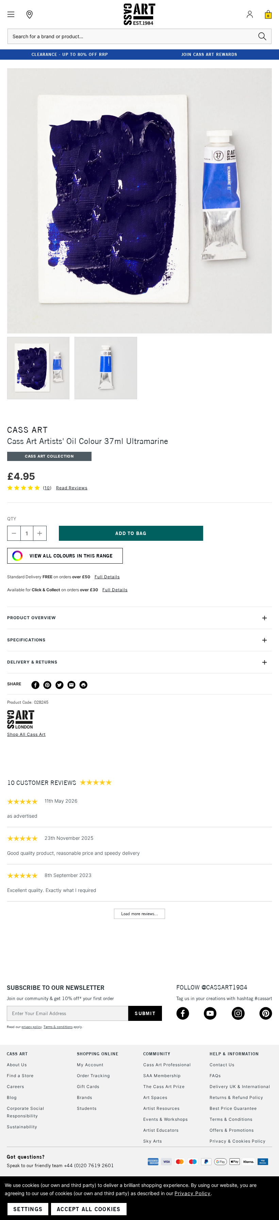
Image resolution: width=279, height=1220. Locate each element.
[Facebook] (35, 685)
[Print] (83, 685)
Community (156, 1053)
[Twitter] (59, 685)
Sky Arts (152, 1141)
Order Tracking (93, 1075)
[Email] (71, 685)
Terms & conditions (58, 1027)
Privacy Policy (193, 1193)
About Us (17, 1064)
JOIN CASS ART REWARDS (209, 54)
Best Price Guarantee (233, 1108)
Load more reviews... (139, 913)
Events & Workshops (165, 1119)
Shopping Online (97, 1053)
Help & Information (234, 1053)
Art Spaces (155, 1097)
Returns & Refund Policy (236, 1097)
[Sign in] (250, 14)
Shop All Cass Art (26, 734)
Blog (12, 1097)
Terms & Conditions (231, 1119)
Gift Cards (88, 1086)
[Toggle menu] (11, 14)
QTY (11, 518)
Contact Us (222, 1064)
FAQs (215, 1075)
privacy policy (31, 1027)
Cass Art (17, 1053)
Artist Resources (161, 1108)
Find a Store (20, 1075)
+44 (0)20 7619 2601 (89, 1165)
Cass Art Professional (167, 1064)
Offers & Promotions (232, 1130)
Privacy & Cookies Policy (238, 1141)
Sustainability (22, 1126)
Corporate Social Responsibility (25, 1112)
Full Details (107, 577)
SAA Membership (162, 1075)
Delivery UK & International (240, 1086)
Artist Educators (161, 1130)
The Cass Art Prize (164, 1086)
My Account (90, 1064)
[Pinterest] (47, 685)
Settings (28, 1209)
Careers (15, 1086)
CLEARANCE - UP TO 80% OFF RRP (70, 54)
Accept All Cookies (89, 1209)
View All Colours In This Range (71, 556)
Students (87, 1108)
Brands (84, 1097)
